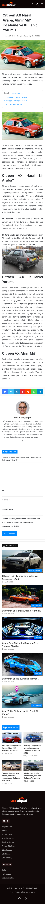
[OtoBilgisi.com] (12, 4)
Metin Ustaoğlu (22, 417)
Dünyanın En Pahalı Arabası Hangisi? (21, 610)
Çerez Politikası (16, 892)
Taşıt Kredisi (7, 827)
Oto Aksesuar (7, 850)
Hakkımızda (6, 874)
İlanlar (4, 830)
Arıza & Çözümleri (9, 846)
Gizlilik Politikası (29, 892)
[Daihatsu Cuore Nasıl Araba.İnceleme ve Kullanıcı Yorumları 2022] (33, 737)
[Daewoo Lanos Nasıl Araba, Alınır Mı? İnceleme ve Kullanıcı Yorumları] (12, 765)
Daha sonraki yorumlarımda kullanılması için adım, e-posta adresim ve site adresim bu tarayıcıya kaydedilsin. (21, 522)
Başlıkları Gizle (17, 93)
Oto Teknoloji (7, 858)
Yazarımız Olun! (8, 878)
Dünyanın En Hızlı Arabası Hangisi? (20, 678)
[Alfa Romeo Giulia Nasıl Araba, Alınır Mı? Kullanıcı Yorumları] (33, 765)
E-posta (6, 500)
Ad (4, 490)
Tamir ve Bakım (8, 842)
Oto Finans (6, 854)
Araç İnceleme (8, 838)
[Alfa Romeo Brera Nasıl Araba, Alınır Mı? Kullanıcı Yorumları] (12, 737)
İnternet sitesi (7, 509)
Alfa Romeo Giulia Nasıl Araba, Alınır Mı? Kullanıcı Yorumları (33, 775)
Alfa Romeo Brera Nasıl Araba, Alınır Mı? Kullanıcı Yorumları (11, 748)
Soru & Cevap (7, 834)
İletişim (5, 870)
